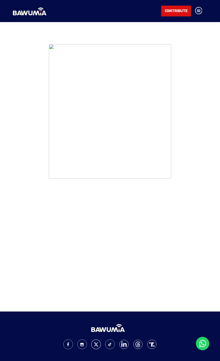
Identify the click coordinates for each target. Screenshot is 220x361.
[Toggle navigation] (198, 11)
